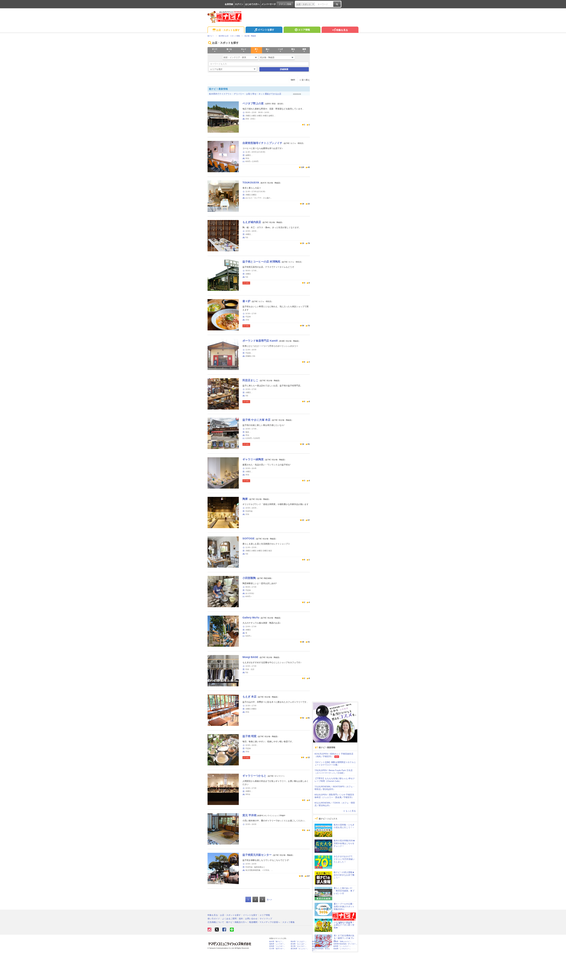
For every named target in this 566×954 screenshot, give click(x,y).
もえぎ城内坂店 (251, 222)
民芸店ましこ (250, 380)
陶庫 (245, 498)
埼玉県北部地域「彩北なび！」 (321, 949)
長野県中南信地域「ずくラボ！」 (345, 944)
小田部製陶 (249, 578)
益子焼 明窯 (249, 736)
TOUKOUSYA (250, 182)
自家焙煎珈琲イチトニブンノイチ (262, 143)
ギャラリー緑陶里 (253, 459)
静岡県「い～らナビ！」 (342, 946)
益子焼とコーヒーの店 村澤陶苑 (261, 261)
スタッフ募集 (288, 922)
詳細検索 (284, 69)
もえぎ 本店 (249, 696)
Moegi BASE (250, 657)
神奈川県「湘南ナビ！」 (321, 946)
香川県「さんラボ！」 (299, 946)
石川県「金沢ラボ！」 (277, 948)
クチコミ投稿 (285, 4)
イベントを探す (266, 29)
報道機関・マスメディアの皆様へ (264, 922)
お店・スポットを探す (228, 30)
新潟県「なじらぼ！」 (299, 944)
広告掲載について (216, 922)
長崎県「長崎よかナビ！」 (343, 941)
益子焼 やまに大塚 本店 (256, 419)
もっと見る (350, 811)
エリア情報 (304, 29)
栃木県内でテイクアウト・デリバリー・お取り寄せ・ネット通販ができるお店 (245, 94)
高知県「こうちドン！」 (342, 948)
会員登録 (229, 4)
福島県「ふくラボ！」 (277, 944)
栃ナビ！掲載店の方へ (236, 922)
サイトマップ (266, 918)
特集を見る (342, 30)
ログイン (239, 4)
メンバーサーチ (268, 4)
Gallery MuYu (250, 617)
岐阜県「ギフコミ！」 (320, 944)
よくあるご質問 (229, 918)
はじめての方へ (252, 4)
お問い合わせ (251, 918)
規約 (241, 918)
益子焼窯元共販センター (257, 854)
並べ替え (306, 80)
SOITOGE (248, 538)
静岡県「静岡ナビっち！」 (321, 941)
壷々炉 (246, 301)
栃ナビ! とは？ (345, 923)
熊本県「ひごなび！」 (299, 941)
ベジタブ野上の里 (253, 103)
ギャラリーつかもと (254, 775)
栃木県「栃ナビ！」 (276, 941)
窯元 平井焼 (249, 815)
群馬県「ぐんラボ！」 (277, 946)
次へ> (269, 899)
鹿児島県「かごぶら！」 (299, 948)
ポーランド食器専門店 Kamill (260, 340)
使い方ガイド (214, 918)
